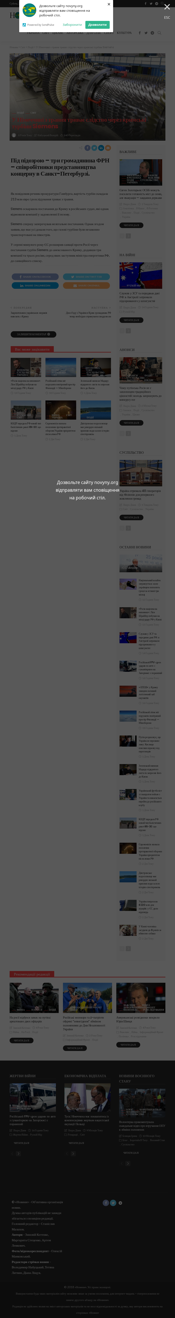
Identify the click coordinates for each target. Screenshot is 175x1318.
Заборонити (72, 24)
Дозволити (97, 24)
